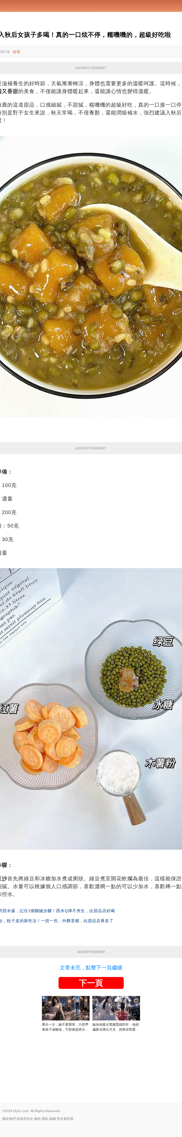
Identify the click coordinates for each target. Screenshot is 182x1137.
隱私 (45, 1119)
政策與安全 (25, 1119)
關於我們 (9, 1119)
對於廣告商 (65, 1119)
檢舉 (16, 51)
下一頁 (91, 982)
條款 (37, 1119)
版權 (52, 1119)
